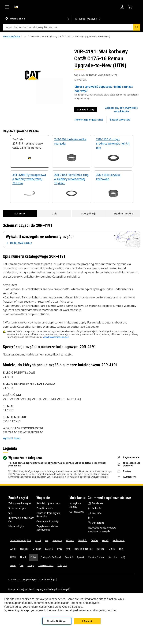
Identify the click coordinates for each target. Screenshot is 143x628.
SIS (10, 513)
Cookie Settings (47, 579)
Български (57, 540)
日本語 (111, 548)
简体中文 (70, 540)
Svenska (112, 557)
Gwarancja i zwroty (47, 521)
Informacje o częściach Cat (21, 519)
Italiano (100, 548)
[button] (121, 109)
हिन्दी (68, 548)
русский (80, 557)
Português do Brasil (51, 557)
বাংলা (46, 540)
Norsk (23, 557)
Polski (33, 557)
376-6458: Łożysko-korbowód (108, 177)
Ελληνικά (49, 548)
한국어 (13, 557)
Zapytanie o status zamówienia (47, 528)
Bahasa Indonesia (83, 548)
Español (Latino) (96, 557)
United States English (20, 540)
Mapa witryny (16, 526)
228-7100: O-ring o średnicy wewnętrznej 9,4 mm (112, 143)
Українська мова (45, 565)
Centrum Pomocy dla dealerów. (48, 514)
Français (24, 548)
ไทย (21, 565)
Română (69, 557)
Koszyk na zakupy (75, 505)
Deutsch (37, 548)
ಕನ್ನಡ (121, 548)
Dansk (105, 540)
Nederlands (119, 540)
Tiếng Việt (62, 565)
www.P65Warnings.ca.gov (56, 336)
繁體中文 (82, 540)
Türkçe (31, 565)
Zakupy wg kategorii (19, 503)
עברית (59, 548)
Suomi (13, 548)
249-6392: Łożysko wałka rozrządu (70, 141)
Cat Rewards (76, 511)
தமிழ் (123, 557)
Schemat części (17, 508)
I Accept (87, 621)
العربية (38, 540)
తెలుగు (13, 565)
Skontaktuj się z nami (48, 503)
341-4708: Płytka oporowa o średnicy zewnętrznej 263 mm (29, 179)
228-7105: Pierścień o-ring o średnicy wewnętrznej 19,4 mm (71, 179)
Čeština (94, 540)
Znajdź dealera (44, 508)
